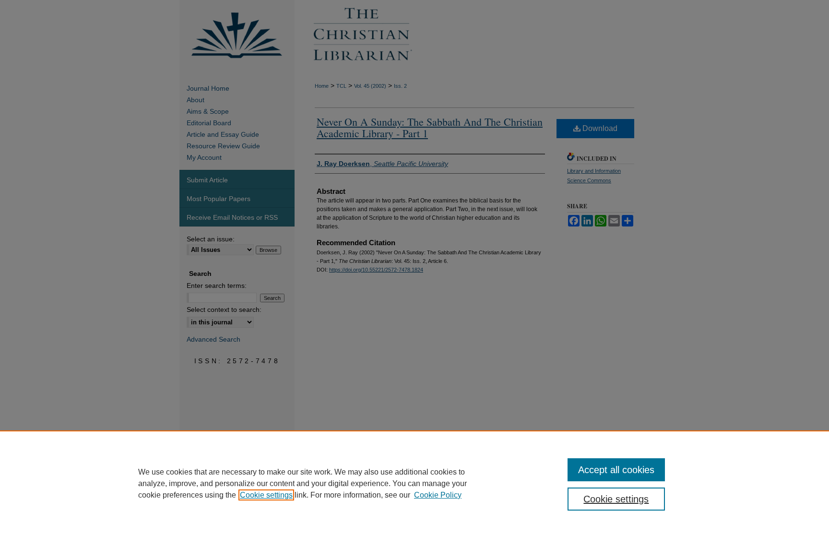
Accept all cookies (616, 470)
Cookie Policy (438, 495)
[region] (414, 483)
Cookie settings (266, 495)
